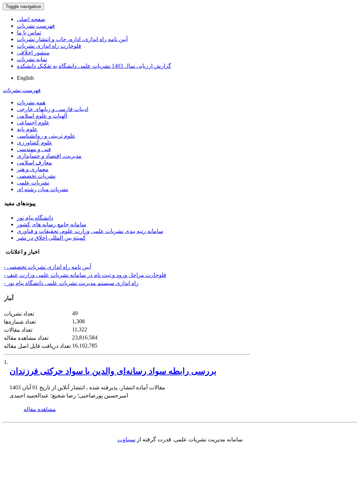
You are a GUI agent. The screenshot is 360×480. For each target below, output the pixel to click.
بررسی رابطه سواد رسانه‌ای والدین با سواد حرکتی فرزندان (113, 371)
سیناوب (126, 439)
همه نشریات (31, 102)
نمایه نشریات (32, 59)
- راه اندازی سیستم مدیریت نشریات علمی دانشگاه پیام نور (71, 283)
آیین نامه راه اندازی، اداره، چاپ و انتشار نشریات (72, 39)
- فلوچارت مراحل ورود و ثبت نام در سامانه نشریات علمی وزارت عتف (85, 275)
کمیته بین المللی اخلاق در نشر (51, 238)
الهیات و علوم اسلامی (42, 116)
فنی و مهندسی (34, 149)
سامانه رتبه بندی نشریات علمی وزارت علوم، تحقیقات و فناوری (90, 231)
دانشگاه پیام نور (35, 218)
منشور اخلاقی (33, 53)
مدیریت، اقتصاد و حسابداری (49, 156)
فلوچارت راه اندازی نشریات (49, 46)
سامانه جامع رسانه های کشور (51, 224)
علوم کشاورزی (34, 142)
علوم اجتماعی (33, 122)
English (25, 78)
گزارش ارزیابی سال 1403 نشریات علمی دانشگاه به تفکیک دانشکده (94, 66)
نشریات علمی (33, 183)
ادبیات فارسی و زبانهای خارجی (52, 109)
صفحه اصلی (31, 19)
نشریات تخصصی (36, 176)
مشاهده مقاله (40, 409)
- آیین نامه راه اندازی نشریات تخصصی (47, 267)
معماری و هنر (33, 169)
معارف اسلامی (34, 163)
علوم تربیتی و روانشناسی (46, 136)
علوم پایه (27, 129)
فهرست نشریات (36, 26)
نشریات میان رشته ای (42, 189)
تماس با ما (29, 32)
